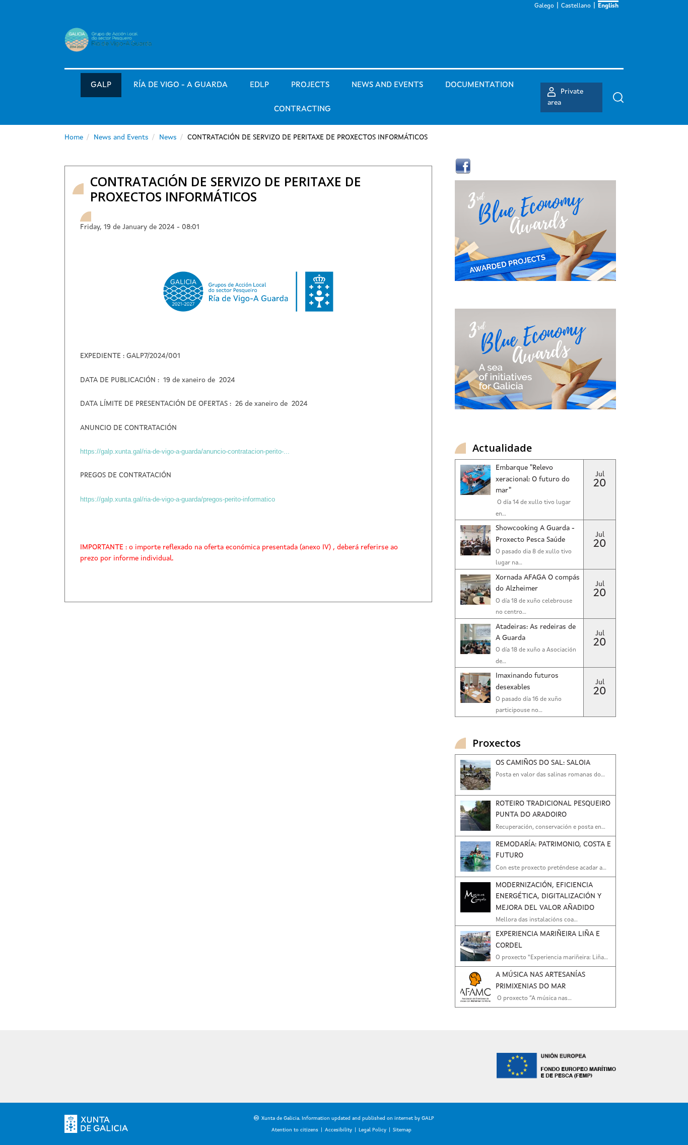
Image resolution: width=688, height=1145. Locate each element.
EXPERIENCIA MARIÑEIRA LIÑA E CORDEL (548, 940)
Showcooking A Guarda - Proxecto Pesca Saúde (535, 534)
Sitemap (402, 1129)
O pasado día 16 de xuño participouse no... (529, 704)
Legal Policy (372, 1129)
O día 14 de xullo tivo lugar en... (533, 508)
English (608, 6)
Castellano (576, 6)
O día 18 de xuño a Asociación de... (536, 655)
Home (73, 137)
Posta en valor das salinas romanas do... (550, 775)
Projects (310, 85)
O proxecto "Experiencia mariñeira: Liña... (552, 958)
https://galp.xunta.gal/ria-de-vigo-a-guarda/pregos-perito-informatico (177, 499)
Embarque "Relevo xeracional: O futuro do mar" (533, 479)
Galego (544, 6)
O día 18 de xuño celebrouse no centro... (534, 606)
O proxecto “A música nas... (534, 998)
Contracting (302, 109)
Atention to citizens (294, 1129)
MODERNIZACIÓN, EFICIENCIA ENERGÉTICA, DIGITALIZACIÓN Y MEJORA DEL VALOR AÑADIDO (548, 896)
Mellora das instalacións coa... (537, 920)
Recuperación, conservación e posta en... (550, 827)
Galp (101, 85)
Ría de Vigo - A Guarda (180, 85)
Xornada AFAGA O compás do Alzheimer (538, 583)
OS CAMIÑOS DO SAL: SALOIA (543, 762)
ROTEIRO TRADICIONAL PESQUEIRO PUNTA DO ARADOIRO (553, 809)
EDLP (259, 85)
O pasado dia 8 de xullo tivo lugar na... (534, 557)
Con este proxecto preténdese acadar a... (551, 868)
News (168, 137)
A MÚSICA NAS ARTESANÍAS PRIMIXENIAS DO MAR (540, 980)
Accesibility (338, 1129)
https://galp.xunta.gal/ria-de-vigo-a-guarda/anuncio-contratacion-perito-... (185, 451)
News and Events (121, 137)
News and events (387, 85)
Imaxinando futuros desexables (527, 681)
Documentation (479, 85)
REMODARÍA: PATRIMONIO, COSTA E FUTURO (553, 850)
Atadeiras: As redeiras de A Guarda (536, 632)
